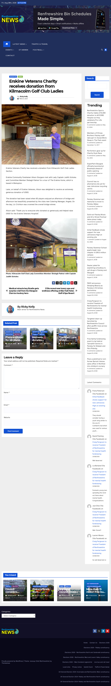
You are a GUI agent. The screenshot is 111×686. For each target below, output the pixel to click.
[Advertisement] (75, 50)
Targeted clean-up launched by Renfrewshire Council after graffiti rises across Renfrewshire (97, 323)
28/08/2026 (11, 595)
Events (9, 50)
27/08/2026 (65, 595)
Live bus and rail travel (101, 662)
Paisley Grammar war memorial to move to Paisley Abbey (95, 201)
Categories (6, 612)
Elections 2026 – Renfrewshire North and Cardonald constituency (87, 652)
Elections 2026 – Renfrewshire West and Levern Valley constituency (86, 657)
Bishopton (13, 76)
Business (44, 331)
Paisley (42, 334)
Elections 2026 (104, 643)
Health (68, 586)
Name (7, 392)
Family (62, 586)
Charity (35, 334)
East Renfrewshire (93, 583)
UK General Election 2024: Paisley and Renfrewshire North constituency (84, 677)
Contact (10, 56)
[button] (102, 50)
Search (90, 78)
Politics (17, 334)
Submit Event (88, 667)
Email (6, 405)
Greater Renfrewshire (40, 586)
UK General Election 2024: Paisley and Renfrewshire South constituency (84, 681)
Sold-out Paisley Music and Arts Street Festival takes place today (96, 217)
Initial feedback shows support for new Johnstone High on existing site (99, 403)
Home (86, 643)
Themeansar (6, 663)
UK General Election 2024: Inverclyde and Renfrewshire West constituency (84, 672)
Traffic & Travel (40, 44)
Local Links (66, 667)
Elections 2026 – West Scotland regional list (77, 662)
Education (9, 334)
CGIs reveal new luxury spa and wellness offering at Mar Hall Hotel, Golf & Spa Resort (58, 290)
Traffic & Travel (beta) (102, 667)
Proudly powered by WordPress (12, 661)
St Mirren (23, 50)
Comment (8, 365)
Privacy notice (77, 667)
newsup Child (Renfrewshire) (40, 661)
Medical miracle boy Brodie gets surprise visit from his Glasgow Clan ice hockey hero (24, 290)
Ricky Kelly (24, 96)
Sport (20, 76)
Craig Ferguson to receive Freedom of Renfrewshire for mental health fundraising (99, 448)
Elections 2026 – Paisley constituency (96, 647)
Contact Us (93, 643)
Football (38, 50)
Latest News (19, 44)
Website (7, 417)
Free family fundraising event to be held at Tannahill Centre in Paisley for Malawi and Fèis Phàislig (96, 343)
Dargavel (17, 331)
